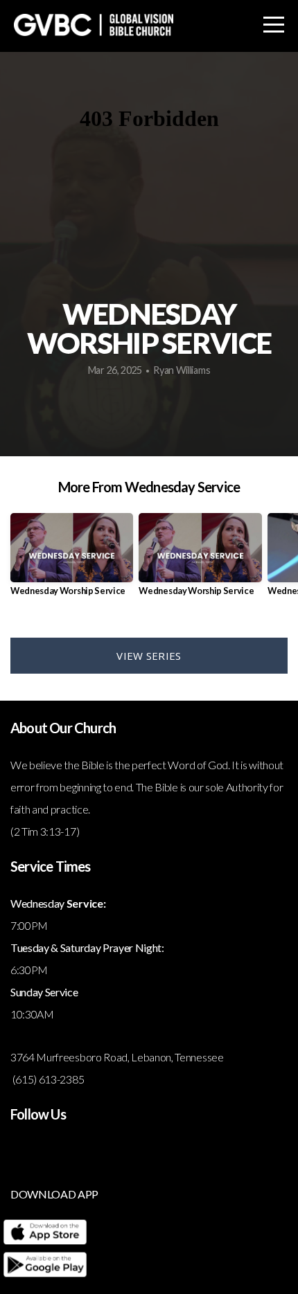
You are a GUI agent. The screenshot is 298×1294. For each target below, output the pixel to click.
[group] (71, 559)
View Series (148, 656)
